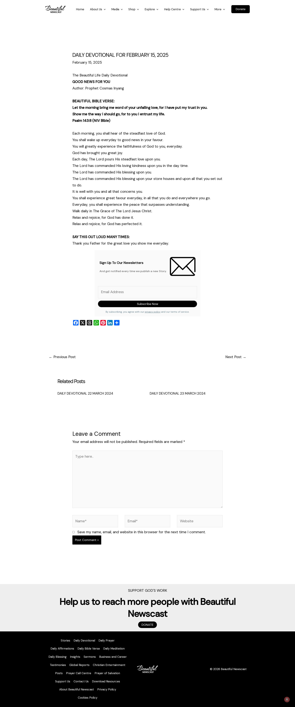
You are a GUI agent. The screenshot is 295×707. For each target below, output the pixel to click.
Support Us (197, 9)
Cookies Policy (87, 697)
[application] (104, 9)
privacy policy (152, 311)
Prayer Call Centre (78, 673)
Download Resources (106, 681)
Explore (150, 9)
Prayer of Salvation (107, 673)
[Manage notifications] (287, 699)
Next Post (235, 357)
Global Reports (79, 665)
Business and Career (113, 657)
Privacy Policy (106, 689)
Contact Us (81, 681)
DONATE (147, 625)
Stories (65, 640)
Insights (75, 657)
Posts (59, 673)
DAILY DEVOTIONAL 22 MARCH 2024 (85, 393)
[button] (240, 9)
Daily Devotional (84, 640)
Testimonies (58, 665)
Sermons (90, 657)
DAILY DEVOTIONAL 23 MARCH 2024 (178, 393)
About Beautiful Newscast (76, 689)
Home (80, 9)
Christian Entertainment (109, 665)
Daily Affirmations (62, 648)
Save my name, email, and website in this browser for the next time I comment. (141, 532)
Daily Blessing (57, 657)
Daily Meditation (114, 648)
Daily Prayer (107, 640)
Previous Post (62, 357)
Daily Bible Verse (89, 648)
